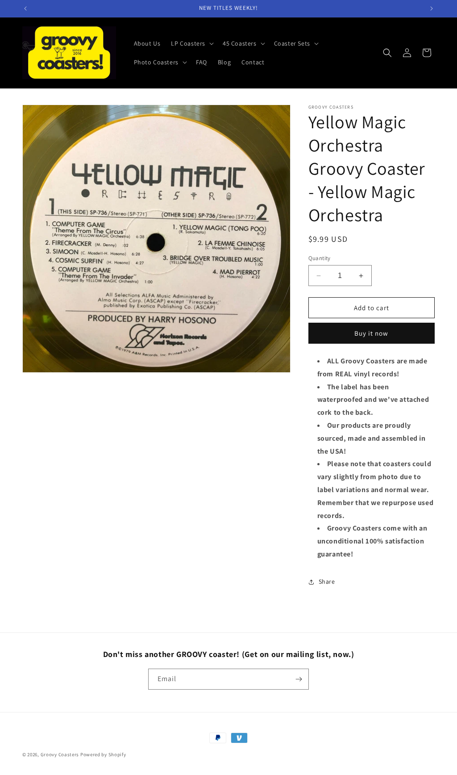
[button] (191, 43)
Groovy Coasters (60, 754)
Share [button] (327, 581)
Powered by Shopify (103, 754)
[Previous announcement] (25, 8)
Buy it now (371, 333)
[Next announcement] (431, 8)
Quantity (319, 258)
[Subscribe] (298, 679)
